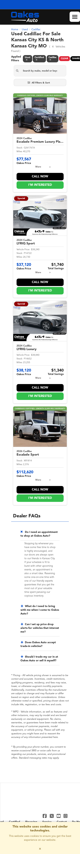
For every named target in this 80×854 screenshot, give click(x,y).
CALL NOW (40, 176)
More (38, 167)
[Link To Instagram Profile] (65, 815)
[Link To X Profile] (52, 815)
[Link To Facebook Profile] (45, 815)
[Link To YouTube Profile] (59, 815)
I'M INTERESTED (40, 185)
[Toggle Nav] (75, 17)
